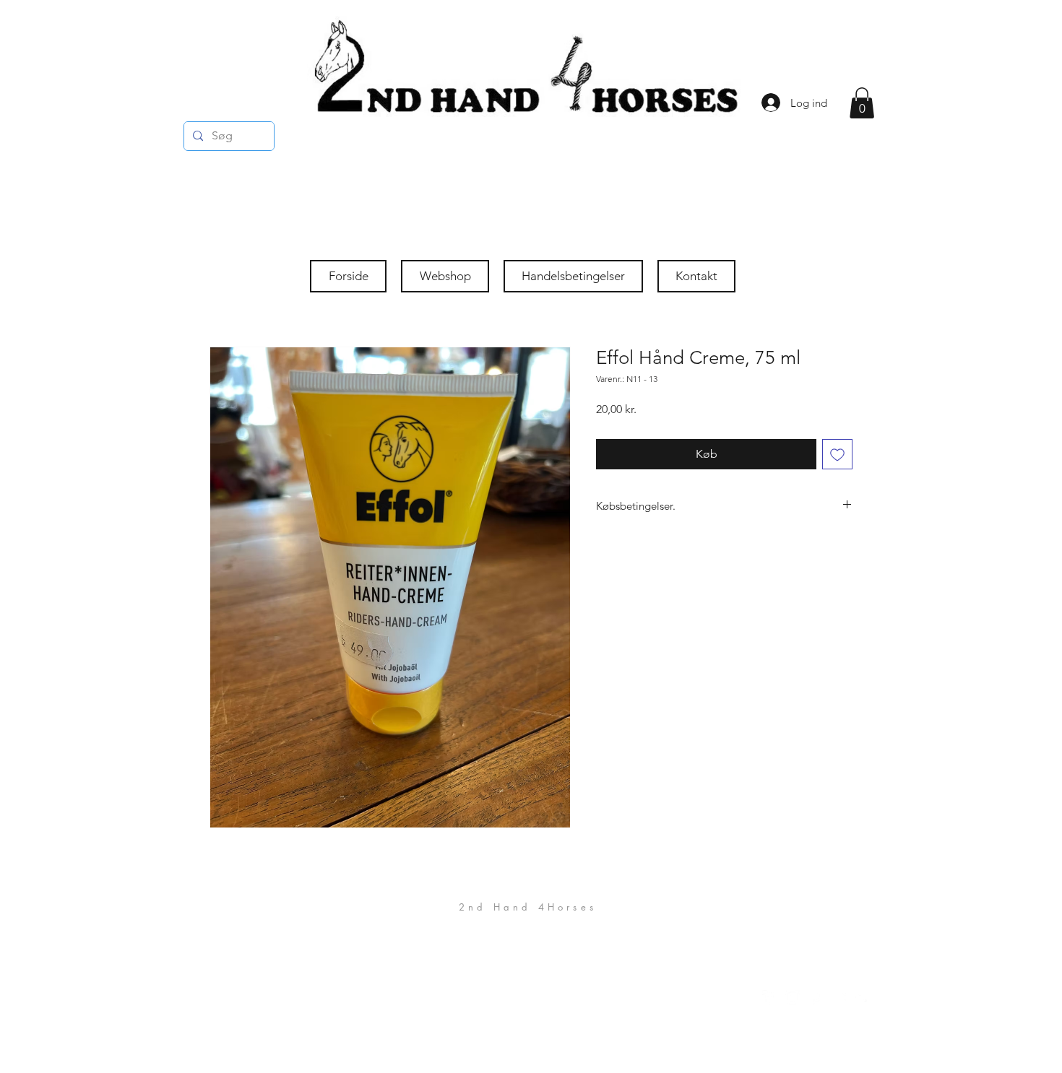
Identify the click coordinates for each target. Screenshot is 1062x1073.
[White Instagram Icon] (792, 997)
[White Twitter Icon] (862, 997)
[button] (862, 102)
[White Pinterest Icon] (815, 997)
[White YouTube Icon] (839, 997)
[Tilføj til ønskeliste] (837, 454)
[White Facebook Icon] (769, 997)
